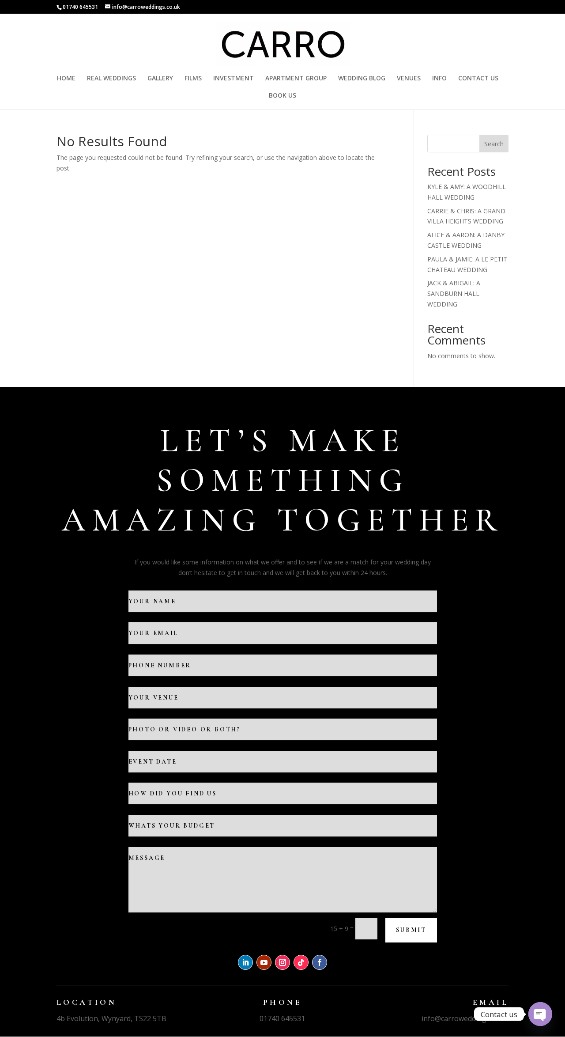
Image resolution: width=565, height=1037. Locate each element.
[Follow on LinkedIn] (245, 962)
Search (494, 144)
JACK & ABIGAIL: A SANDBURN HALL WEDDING (453, 293)
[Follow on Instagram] (282, 962)
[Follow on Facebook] (319, 962)
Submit (411, 930)
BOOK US (282, 95)
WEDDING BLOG (361, 78)
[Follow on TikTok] (301, 962)
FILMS (193, 78)
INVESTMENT (233, 78)
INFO (439, 78)
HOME (66, 78)
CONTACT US (478, 78)
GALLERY (160, 78)
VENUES (409, 78)
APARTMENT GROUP (296, 78)
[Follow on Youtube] (263, 962)
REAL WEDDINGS (111, 78)
